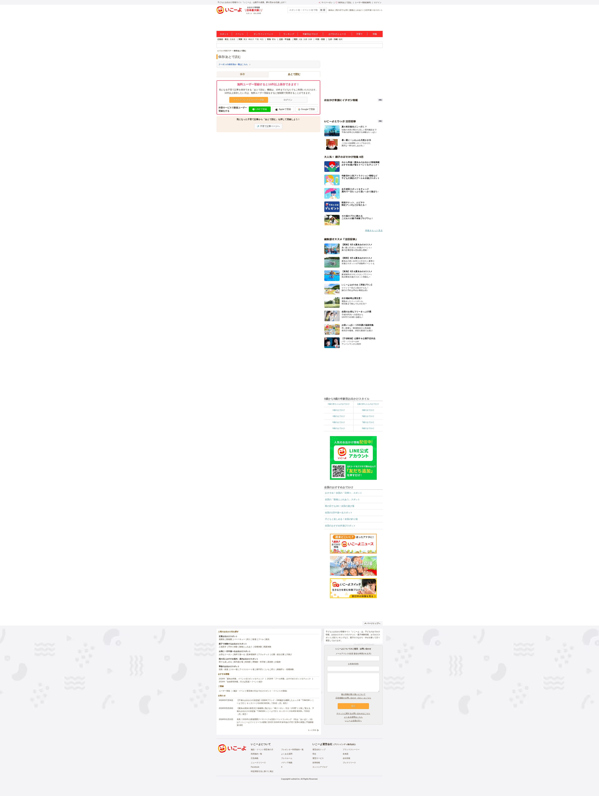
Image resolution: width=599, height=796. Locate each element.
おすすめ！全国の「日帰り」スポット (343, 493)
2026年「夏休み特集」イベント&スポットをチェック (241, 679)
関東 (240, 39)
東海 (269, 39)
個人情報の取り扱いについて (353, 694)
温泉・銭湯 (223, 669)
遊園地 (221, 639)
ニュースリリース (258, 763)
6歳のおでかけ (339, 422)
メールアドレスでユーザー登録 (248, 100)
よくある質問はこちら (353, 717)
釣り (249, 639)
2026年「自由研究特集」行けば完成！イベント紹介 (241, 682)
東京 (245, 39)
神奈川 (251, 39)
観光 (267, 639)
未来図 (345, 754)
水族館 (278, 662)
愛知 (274, 39)
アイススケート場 (246, 669)
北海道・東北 (223, 39)
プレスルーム (286, 758)
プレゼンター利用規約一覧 (292, 749)
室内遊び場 (238, 662)
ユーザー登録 (224, 691)
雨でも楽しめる (225, 662)
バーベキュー (239, 639)
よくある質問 (286, 754)
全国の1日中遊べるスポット (338, 512)
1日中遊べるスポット (374, 10)
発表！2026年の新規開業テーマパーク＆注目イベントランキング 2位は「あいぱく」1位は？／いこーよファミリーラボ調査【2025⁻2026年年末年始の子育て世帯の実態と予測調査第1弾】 (275, 722)
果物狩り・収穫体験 (285, 669)
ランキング (288, 34)
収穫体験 (258, 647)
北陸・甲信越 (284, 39)
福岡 (340, 39)
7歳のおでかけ (368, 422)
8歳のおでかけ (339, 428)
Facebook (255, 767)
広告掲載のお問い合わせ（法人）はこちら (353, 698)
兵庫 (310, 39)
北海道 (232, 39)
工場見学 (222, 647)
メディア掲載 (286, 763)
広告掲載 (254, 758)
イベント (239, 34)
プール (261, 639)
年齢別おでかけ (310, 34)
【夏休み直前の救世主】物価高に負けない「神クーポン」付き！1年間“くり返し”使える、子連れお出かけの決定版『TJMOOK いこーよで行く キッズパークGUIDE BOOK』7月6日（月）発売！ (275, 711)
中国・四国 (320, 39)
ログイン (377, 2)
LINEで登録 (261, 109)
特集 (375, 34)
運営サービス (318, 758)
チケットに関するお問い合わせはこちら (353, 713)
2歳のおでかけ (339, 410)
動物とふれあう (356, 10)
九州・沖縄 (333, 39)
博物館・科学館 (259, 662)
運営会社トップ (319, 749)
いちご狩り (270, 669)
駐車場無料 (251, 654)
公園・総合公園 (277, 654)
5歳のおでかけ (368, 416)
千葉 (257, 39)
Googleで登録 (308, 109)
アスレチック (263, 654)
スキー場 (234, 669)
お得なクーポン (225, 654)
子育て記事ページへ (270, 126)
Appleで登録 (285, 109)
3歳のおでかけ (368, 410)
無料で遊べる (239, 654)
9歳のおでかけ (368, 428)
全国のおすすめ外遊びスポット (340, 525)
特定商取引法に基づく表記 (262, 771)
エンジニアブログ (319, 767)
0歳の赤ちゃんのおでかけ (339, 404)
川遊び (289, 654)
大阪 (300, 39)
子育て (359, 34)
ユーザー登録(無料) (363, 2)
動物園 (229, 639)
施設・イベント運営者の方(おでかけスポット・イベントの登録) (260, 691)
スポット (224, 34)
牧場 (254, 639)
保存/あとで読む (345, 2)
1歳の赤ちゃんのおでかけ (368, 404)
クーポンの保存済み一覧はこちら (233, 64)
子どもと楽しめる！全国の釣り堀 (341, 519)
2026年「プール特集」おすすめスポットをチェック (289, 679)
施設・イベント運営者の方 (262, 749)
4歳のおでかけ (339, 416)
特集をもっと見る (374, 230)
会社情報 (346, 758)
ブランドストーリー (351, 749)
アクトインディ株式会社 (344, 744)
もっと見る (312, 730)
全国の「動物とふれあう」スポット (342, 499)
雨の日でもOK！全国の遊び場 (339, 506)
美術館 (270, 662)
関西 (295, 39)
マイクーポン (327, 2)
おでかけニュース (337, 34)
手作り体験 (233, 647)
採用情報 (316, 763)
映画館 (248, 662)
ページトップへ (373, 623)
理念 (314, 754)
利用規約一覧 (256, 754)
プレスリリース (349, 763)
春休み (331, 10)
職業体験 (267, 647)
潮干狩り (260, 669)
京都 (305, 39)
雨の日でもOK (342, 10)
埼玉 (262, 39)
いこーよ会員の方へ (353, 721)
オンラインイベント (263, 34)
